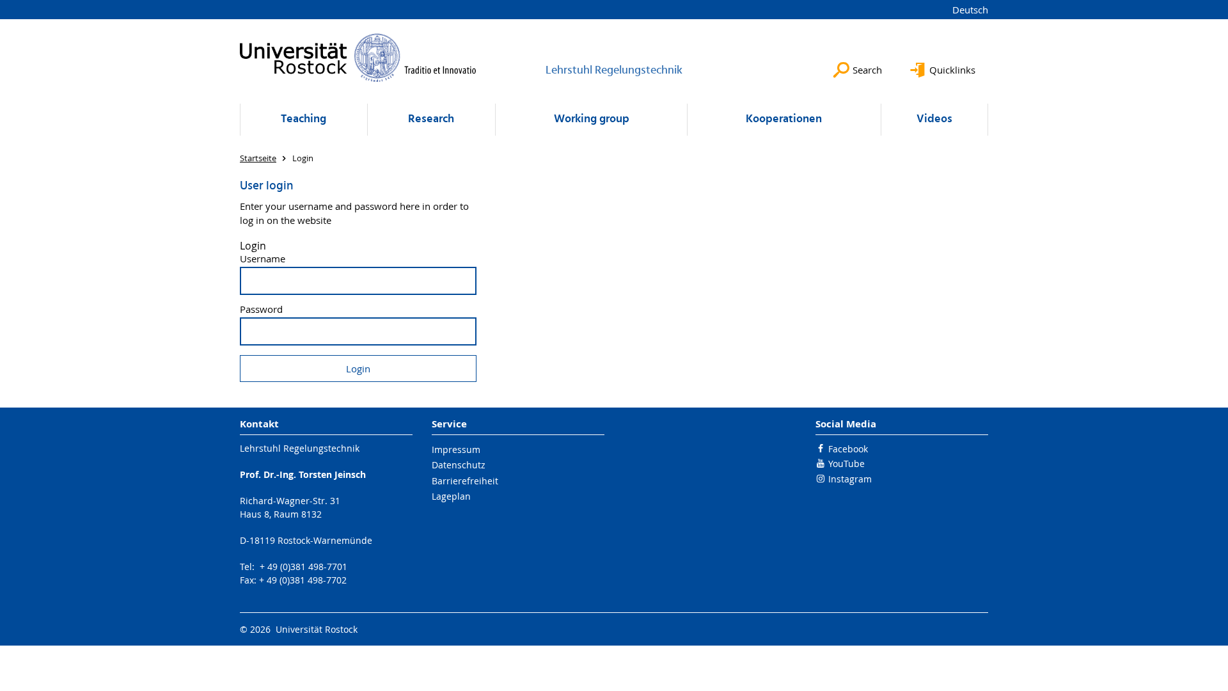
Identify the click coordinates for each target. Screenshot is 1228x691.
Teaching (303, 119)
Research (431, 119)
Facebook (848, 449)
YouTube (846, 463)
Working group (591, 119)
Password (261, 309)
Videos (934, 119)
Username (262, 259)
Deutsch (970, 9)
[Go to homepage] (358, 57)
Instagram (850, 479)
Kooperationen (784, 119)
